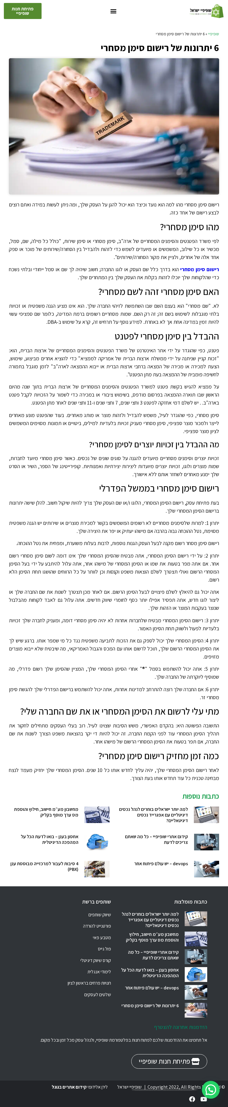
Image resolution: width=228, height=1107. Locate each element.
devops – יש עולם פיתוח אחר (161, 863)
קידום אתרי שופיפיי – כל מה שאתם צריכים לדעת (156, 839)
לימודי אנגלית (99, 972)
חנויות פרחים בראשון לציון (89, 983)
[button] (113, 11)
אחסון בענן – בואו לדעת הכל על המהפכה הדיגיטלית (49, 839)
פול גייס (104, 949)
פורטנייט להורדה (97, 926)
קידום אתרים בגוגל (69, 1087)
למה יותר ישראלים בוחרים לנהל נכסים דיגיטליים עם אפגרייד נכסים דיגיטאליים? (153, 815)
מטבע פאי (102, 937)
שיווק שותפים (99, 915)
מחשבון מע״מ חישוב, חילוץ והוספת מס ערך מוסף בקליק (46, 812)
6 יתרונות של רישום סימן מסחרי (150, 1005)
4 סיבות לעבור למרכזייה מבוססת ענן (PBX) (44, 866)
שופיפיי (213, 34)
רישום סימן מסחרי (199, 269)
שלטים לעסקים (97, 994)
